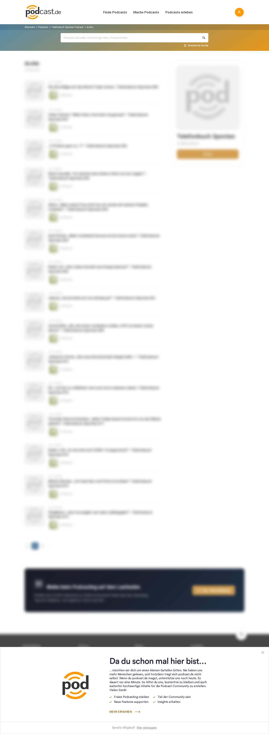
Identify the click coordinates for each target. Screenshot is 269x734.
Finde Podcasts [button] (115, 12)
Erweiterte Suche (198, 45)
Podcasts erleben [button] (179, 12)
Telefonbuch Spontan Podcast (67, 27)
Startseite (30, 27)
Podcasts (43, 27)
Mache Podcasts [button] (146, 12)
